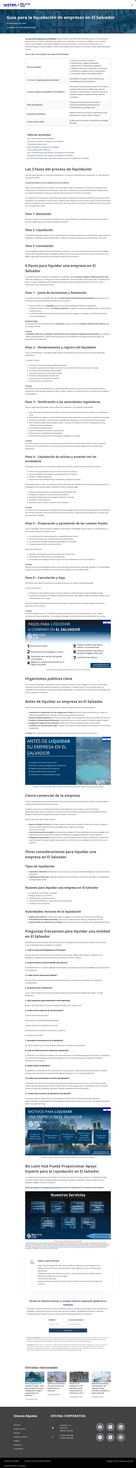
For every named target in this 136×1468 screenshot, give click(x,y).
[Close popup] (110, 649)
